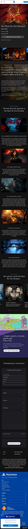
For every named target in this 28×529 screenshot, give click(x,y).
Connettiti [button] (4, 503)
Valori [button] (3, 495)
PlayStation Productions (6, 486)
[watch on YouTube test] (22, 59)
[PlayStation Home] (14, 2)
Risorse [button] (3, 501)
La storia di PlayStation (6, 490)
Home (3, 477)
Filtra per (5, 400)
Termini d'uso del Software (23, 523)
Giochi (6, 477)
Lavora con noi (4, 483)
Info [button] (3, 480)
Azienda (3, 488)
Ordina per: (5, 407)
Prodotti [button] (3, 493)
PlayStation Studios (5, 485)
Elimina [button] (23, 433)
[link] (14, 296)
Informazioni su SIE (5, 481)
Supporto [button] (4, 498)
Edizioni (5, 393)
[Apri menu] (1, 2)
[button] (14, 54)
